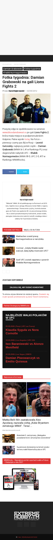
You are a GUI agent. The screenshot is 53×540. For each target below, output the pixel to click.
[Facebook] (19, 524)
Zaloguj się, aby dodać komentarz (26, 287)
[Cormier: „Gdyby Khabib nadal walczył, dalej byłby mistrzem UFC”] (8, 251)
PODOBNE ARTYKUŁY (12, 230)
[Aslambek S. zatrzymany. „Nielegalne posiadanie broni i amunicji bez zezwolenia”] (8, 438)
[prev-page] (4, 271)
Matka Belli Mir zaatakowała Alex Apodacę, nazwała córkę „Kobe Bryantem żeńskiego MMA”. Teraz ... (25, 422)
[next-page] (7, 271)
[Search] (49, 58)
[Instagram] (26, 524)
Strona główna (6, 64)
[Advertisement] (26, 27)
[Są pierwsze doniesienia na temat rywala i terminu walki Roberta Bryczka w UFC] (8, 450)
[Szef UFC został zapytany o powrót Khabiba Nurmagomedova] (8, 262)
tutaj (27, 139)
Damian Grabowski (20, 64)
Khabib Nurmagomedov (15, 72)
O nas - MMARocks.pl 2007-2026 (27, 537)
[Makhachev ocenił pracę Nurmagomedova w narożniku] (8, 239)
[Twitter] (33, 524)
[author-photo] (26, 196)
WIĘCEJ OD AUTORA (32, 230)
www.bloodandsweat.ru (14, 132)
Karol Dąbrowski (16, 91)
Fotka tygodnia (32, 68)
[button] (4, 58)
